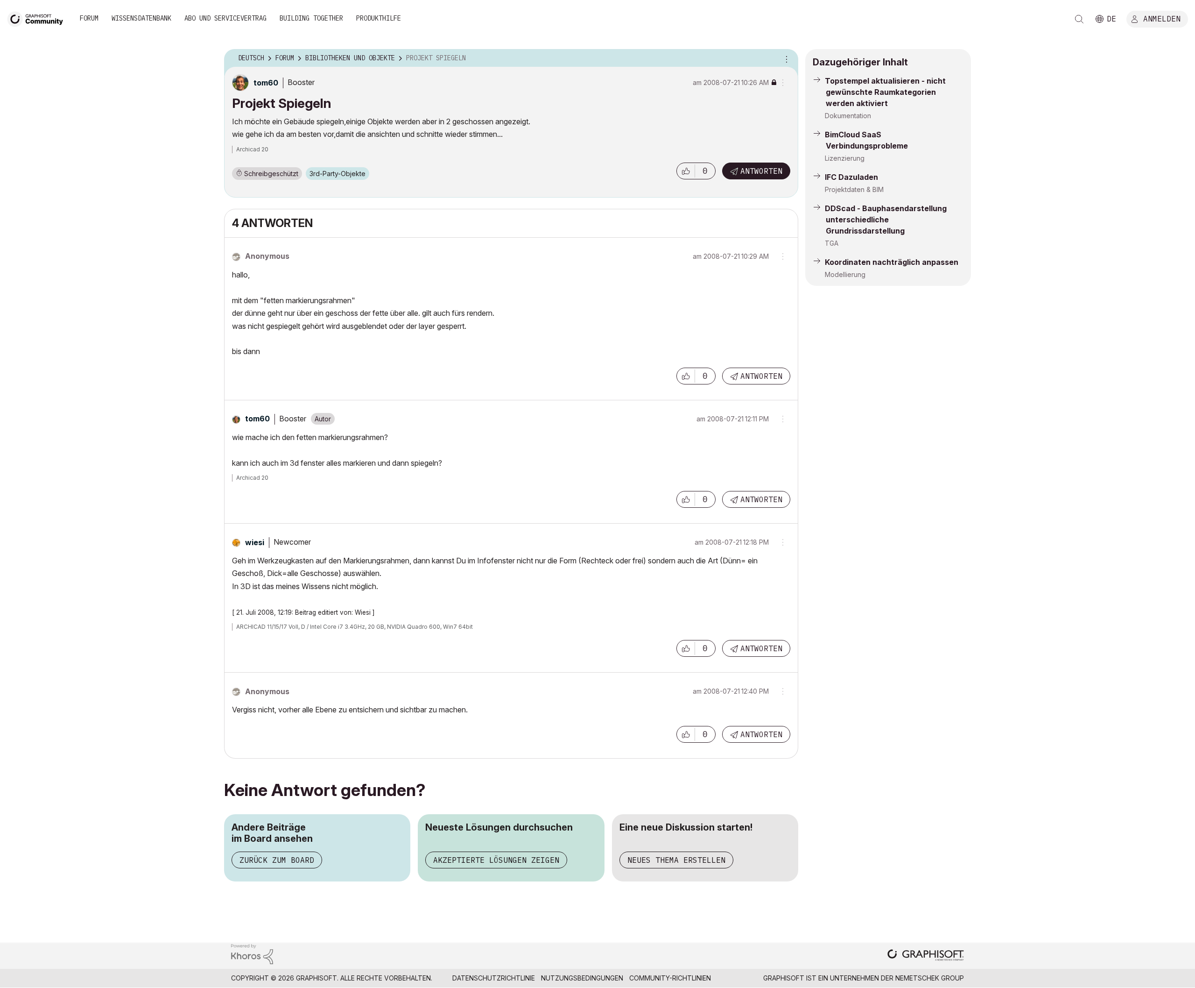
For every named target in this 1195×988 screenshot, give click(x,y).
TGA (831, 243)
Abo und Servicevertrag (225, 18)
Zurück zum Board (276, 860)
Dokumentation (848, 116)
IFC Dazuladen (851, 177)
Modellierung (845, 274)
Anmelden (1162, 18)
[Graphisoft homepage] (925, 956)
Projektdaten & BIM (854, 189)
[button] (686, 171)
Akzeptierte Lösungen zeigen (496, 860)
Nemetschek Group (929, 978)
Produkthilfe (378, 18)
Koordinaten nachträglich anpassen (891, 262)
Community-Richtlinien (670, 978)
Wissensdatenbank (141, 18)
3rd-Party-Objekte (337, 174)
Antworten (761, 171)
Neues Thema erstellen (676, 860)
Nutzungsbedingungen (582, 978)
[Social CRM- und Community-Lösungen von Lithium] (252, 953)
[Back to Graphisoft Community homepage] (38, 18)
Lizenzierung (845, 158)
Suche (1079, 19)
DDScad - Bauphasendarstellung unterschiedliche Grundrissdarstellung (886, 219)
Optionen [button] (785, 58)
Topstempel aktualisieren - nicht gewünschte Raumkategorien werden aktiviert (885, 92)
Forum (89, 18)
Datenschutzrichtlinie (493, 978)
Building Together (311, 18)
